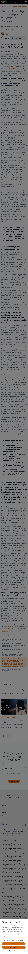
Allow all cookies (13, 943)
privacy (21, 940)
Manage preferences (13, 950)
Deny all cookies (13, 947)
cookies (15, 940)
